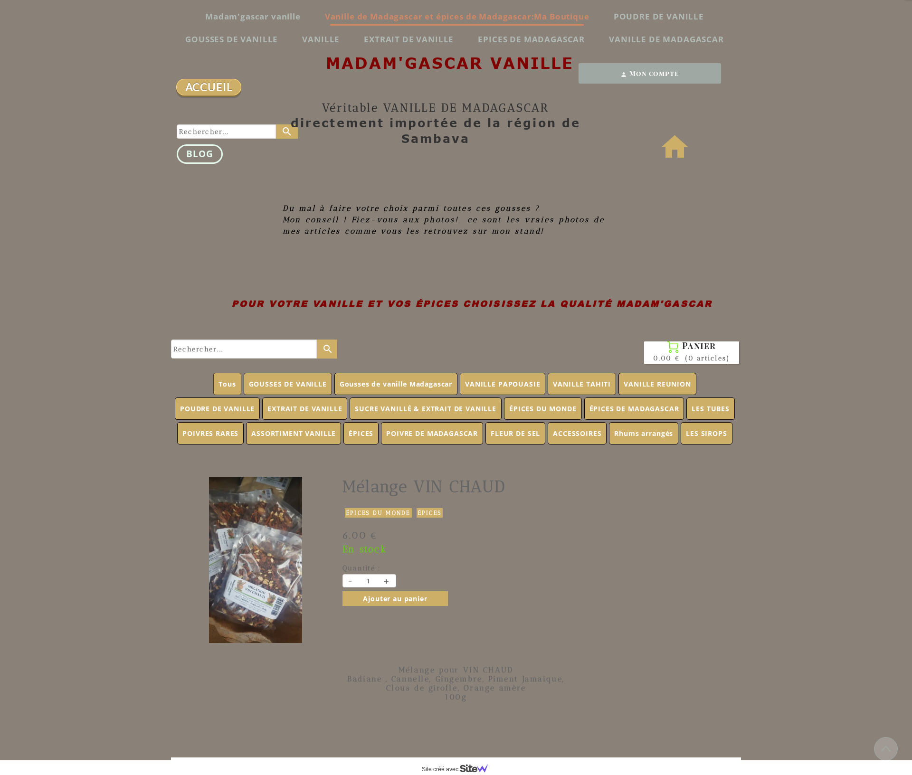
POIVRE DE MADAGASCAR (432, 433)
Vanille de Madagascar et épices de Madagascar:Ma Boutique (457, 16)
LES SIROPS (706, 433)
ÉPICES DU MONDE (543, 408)
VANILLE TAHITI (582, 383)
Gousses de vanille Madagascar (396, 383)
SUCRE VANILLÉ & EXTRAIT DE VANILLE (425, 408)
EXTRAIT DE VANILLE (409, 39)
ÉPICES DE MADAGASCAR (634, 408)
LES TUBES (711, 408)
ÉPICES (361, 433)
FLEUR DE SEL (515, 433)
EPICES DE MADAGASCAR (531, 39)
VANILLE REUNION (657, 383)
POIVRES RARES (210, 433)
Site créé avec (441, 769)
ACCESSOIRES (577, 433)
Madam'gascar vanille (253, 16)
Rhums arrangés (643, 433)
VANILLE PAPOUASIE (502, 383)
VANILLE (321, 39)
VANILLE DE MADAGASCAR (666, 39)
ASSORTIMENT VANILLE (293, 433)
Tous (227, 383)
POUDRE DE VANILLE (659, 16)
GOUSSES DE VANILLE (231, 39)
